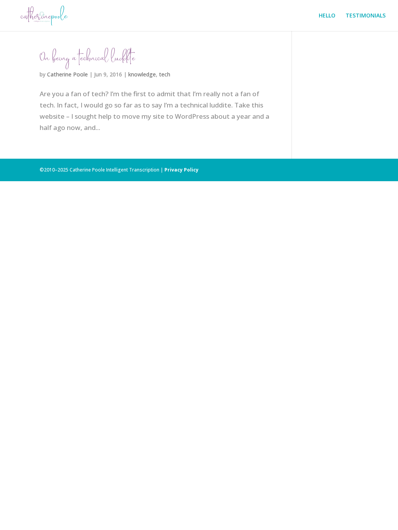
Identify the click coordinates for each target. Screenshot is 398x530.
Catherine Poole (67, 74)
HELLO (327, 16)
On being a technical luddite (87, 59)
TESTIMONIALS (366, 16)
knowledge (142, 74)
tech (164, 74)
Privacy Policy (181, 169)
